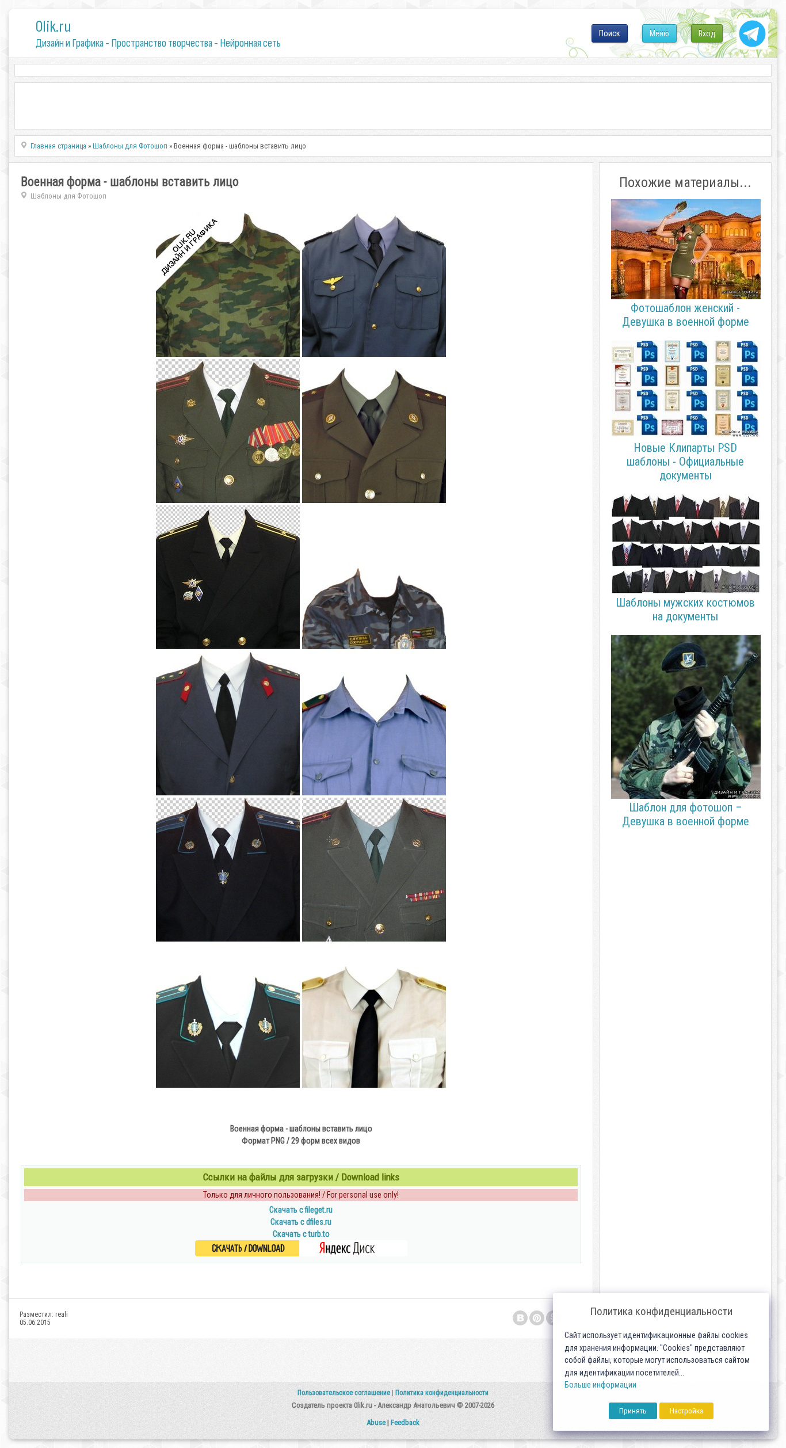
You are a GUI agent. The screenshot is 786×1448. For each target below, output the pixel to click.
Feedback (405, 1422)
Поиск (609, 33)
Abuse (376, 1422)
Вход (707, 33)
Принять (633, 1411)
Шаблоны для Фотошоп (68, 196)
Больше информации (600, 1385)
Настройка (686, 1411)
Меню (659, 33)
